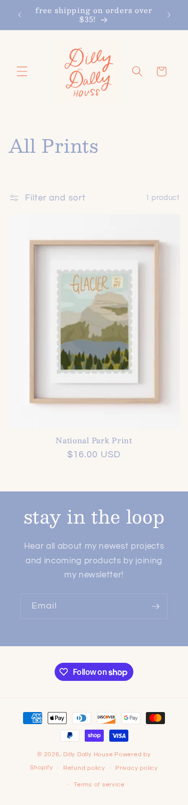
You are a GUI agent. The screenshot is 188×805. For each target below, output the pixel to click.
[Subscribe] (155, 606)
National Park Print (94, 440)
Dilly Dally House (88, 754)
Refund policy (84, 768)
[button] (22, 71)
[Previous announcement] (20, 15)
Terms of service (99, 784)
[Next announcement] (169, 15)
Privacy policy (136, 768)
